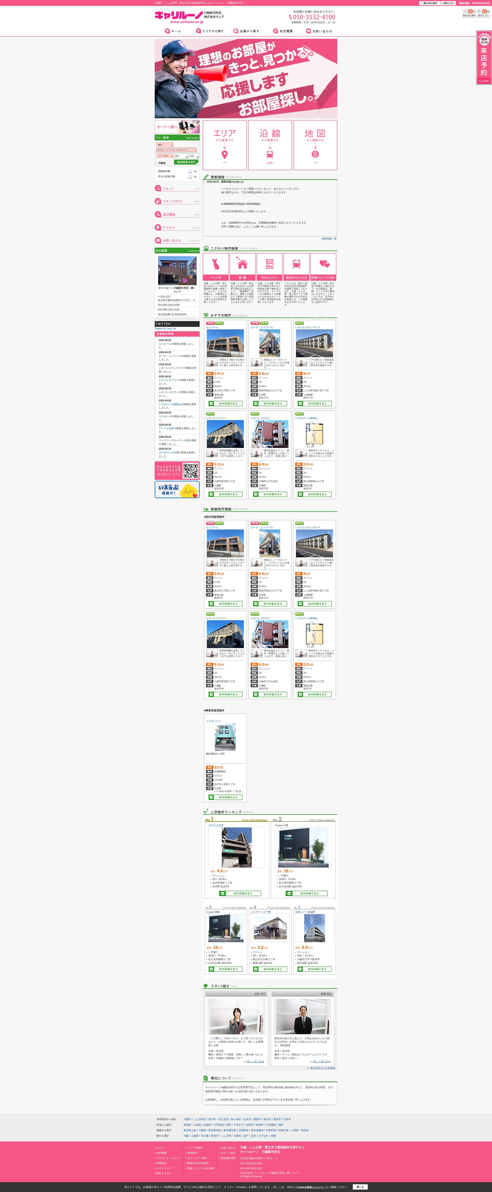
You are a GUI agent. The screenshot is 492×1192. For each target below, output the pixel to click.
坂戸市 (212, 1119)
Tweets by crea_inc (165, 328)
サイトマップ (164, 1168)
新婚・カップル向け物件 (201, 1168)
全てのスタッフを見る (322, 1067)
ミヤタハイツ (213, 721)
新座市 (277, 1119)
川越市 (187, 1119)
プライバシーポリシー (169, 1158)
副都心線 (283, 1130)
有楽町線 (271, 1130)
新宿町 (187, 1124)
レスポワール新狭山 (306, 418)
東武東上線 (190, 1130)
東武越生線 (230, 1130)
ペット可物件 (194, 1147)
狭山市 (267, 1119)
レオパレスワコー (216, 418)
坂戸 (246, 1135)
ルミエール (212, 327)
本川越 (205, 1135)
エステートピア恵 (261, 912)
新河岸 (215, 1135)
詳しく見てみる (255, 1061)
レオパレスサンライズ (307, 327)
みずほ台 (263, 1135)
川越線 (202, 1130)
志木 (253, 1135)
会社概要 (162, 1152)
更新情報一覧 (329, 238)
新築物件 (192, 1152)
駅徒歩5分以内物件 (198, 1163)
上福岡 (197, 1124)
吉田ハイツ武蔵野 (305, 912)
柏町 (280, 1124)
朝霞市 (257, 1119)
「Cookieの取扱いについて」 (310, 1187)
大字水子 (239, 1124)
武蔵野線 (243, 1130)
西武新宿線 (215, 1130)
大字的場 (219, 1124)
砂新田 (249, 1124)
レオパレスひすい (261, 418)
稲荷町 (259, 1124)
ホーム (160, 1147)
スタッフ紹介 (228, 1152)
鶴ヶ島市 (236, 1119)
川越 (186, 1135)
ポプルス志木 (216, 825)
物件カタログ (164, 1173)
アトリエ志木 (166, 428)
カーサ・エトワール (262, 327)
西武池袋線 (257, 1130)
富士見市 (224, 1119)
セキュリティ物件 (197, 1158)
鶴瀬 (273, 1135)
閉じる (360, 1186)
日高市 (287, 1119)
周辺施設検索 (228, 1158)
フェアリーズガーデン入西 (174, 440)
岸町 (228, 1124)
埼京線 (304, 1130)
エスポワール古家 (169, 452)
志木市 (247, 1119)
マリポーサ (165, 416)
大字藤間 (271, 1124)
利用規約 (162, 1163)
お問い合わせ (228, 1147)
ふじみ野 (226, 1135)
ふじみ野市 (200, 1119)
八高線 (294, 1130)
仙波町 (207, 1124)
